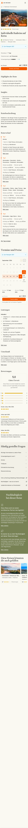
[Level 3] (19, 59)
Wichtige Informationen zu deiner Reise (11, 452)
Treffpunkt (3, 463)
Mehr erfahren (4, 525)
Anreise (3, 460)
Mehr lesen (4, 126)
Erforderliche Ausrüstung (7, 467)
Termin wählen (14, 299)
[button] (14, 18)
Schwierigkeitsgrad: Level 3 (8, 456)
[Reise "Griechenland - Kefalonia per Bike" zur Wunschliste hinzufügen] (18, 564)
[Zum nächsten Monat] (24, 260)
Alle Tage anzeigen (6, 241)
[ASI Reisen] (5, 3)
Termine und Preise (14, 68)
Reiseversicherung (6, 471)
